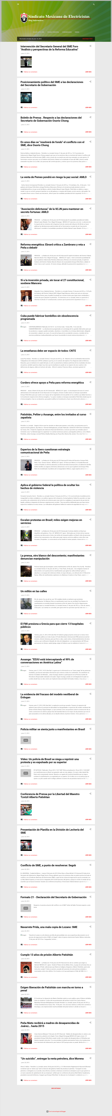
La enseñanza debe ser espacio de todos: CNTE (48, 350)
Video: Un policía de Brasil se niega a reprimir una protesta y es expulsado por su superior (50, 761)
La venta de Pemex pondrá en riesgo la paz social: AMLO (54, 177)
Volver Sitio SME (38, 32)
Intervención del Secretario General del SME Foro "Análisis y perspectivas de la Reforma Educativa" (49, 48)
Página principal (53, 32)
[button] (90, 46)
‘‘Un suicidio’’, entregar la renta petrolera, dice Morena (52, 1058)
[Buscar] (94, 4)
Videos (77, 32)
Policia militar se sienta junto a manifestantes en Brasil (53, 729)
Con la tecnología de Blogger (57, 1111)
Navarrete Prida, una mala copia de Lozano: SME (49, 927)
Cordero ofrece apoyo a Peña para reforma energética (52, 382)
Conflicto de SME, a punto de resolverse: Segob (48, 865)
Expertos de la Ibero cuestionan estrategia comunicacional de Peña (45, 451)
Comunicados (67, 32)
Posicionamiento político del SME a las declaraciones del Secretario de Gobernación (52, 84)
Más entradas (56, 1088)
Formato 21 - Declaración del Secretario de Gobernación (54, 897)
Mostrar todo (87, 39)
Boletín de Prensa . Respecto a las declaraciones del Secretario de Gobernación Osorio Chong (51, 119)
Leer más (88, 72)
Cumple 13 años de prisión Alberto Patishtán (47, 954)
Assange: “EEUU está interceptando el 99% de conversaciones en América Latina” (47, 661)
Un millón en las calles (34, 591)
